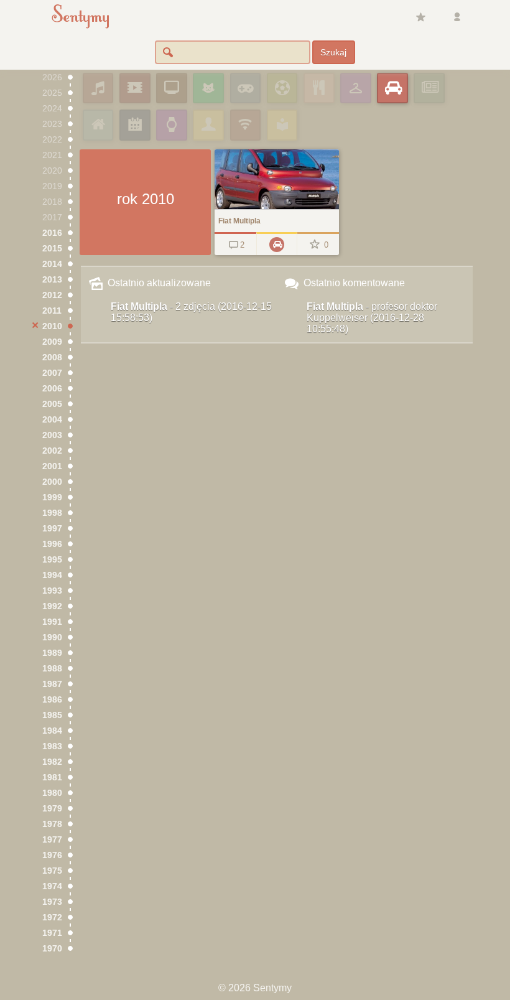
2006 (52, 388)
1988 (52, 668)
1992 (52, 606)
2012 (52, 295)
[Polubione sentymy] (420, 17)
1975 (52, 871)
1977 (52, 839)
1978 (52, 824)
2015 (52, 248)
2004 (52, 419)
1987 (52, 684)
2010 (52, 326)
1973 (52, 902)
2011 (52, 310)
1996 (52, 544)
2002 (52, 451)
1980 (52, 793)
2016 (52, 233)
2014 (52, 264)
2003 (52, 435)
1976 (52, 855)
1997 (52, 528)
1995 (52, 559)
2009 (52, 342)
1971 (52, 933)
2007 (52, 373)
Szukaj (333, 52)
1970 (52, 948)
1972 (52, 917)
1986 (52, 699)
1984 (52, 731)
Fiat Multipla (191, 312)
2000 (52, 482)
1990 (52, 637)
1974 (52, 886)
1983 (52, 746)
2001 (52, 466)
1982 (52, 762)
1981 (52, 777)
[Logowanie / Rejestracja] (457, 17)
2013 (52, 279)
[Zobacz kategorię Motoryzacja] (276, 243)
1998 (52, 513)
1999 (52, 497)
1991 (52, 622)
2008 (52, 357)
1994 (52, 575)
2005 (52, 404)
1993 (52, 591)
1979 (52, 808)
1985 (52, 715)
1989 (52, 653)
